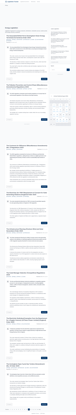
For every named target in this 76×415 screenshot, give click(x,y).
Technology (26, 196)
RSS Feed (43, 413)
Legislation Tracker (35, 413)
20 (63, 115)
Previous (7, 409)
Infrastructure (27, 39)
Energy (14, 39)
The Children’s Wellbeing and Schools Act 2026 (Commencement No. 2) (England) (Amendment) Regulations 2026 (60, 40)
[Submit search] (68, 70)
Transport (9, 40)
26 (60, 120)
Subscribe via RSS (55, 62)
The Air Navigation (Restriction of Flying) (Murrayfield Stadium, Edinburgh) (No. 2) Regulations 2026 (59, 34)
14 (37, 409)
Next (39, 409)
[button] (24, 1)
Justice (32, 39)
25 (57, 120)
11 (57, 110)
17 (54, 115)
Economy (9, 39)
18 (57, 115)
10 (28, 409)
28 (66, 120)
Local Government (39, 39)
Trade (30, 88)
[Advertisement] (38, 16)
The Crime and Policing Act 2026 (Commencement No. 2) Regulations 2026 (59, 46)
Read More (44, 78)
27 (63, 120)
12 (60, 110)
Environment (19, 39)
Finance (25, 88)
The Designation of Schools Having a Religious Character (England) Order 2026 (60, 52)
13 (35, 409)
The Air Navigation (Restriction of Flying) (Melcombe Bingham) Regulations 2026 (59, 57)
